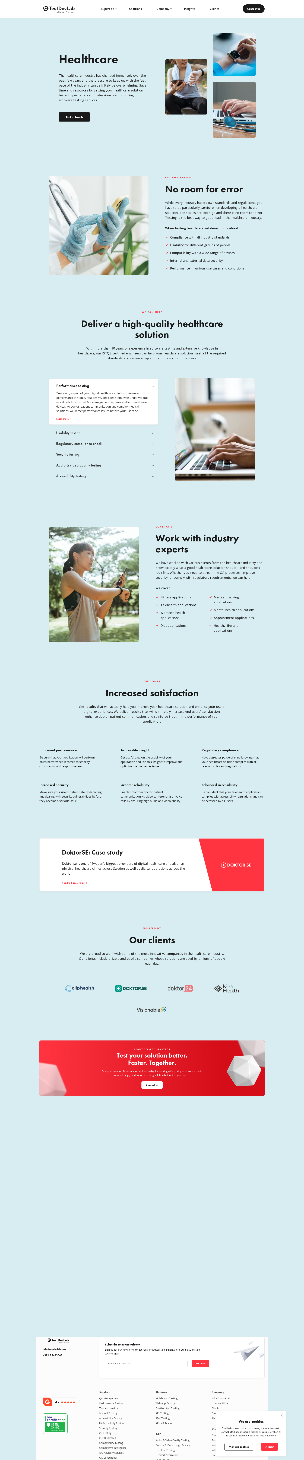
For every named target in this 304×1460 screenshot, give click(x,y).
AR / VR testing (164, 1423)
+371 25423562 (52, 1355)
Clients (214, 9)
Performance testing (111, 1403)
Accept (269, 1447)
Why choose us (221, 1398)
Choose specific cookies (246, 1431)
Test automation (109, 1408)
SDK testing (163, 1418)
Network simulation (167, 1455)
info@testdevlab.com (54, 1349)
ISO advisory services (111, 1452)
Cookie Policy (255, 1435)
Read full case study (73, 882)
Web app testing (165, 1403)
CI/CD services (107, 1438)
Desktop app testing (167, 1408)
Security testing (108, 1428)
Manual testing (108, 1413)
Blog (214, 1435)
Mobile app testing (167, 1398)
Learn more (62, 418)
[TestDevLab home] (58, 9)
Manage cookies (239, 1447)
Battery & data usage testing (173, 1445)
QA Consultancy (108, 1457)
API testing (162, 1413)
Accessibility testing (110, 1418)
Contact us (253, 9)
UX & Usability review (111, 1423)
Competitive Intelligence (112, 1447)
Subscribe (200, 1363)
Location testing (165, 1450)
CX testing (105, 1433)
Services (104, 1392)
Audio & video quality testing (172, 1440)
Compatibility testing (111, 1443)
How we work (220, 1403)
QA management (109, 1398)
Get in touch (74, 117)
